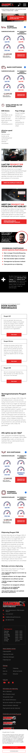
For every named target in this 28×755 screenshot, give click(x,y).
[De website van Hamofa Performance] (14, 728)
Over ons (5, 671)
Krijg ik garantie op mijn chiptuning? (11, 708)
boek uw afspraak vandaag (13, 182)
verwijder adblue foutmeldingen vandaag (12, 221)
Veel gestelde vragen (8, 697)
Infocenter (15, 674)
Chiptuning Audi (7, 659)
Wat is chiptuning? (7, 691)
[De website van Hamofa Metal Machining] (14, 718)
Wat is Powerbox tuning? (9, 694)
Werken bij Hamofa (17, 671)
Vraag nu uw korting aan (21, 55)
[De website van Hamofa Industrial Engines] (14, 723)
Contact (5, 674)
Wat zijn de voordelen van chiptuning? (12, 702)
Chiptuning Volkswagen (8, 657)
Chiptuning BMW (7, 651)
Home (4, 668)
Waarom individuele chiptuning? (10, 705)
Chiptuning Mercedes (8, 654)
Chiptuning (15, 668)
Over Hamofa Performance (9, 699)
